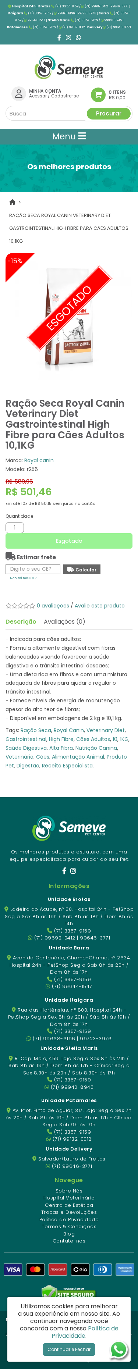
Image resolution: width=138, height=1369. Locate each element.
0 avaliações (53, 605)
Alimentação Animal (78, 756)
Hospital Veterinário (69, 1197)
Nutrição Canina (96, 748)
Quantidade (19, 516)
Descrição (21, 621)
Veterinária (19, 756)
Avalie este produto (100, 605)
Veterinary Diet (105, 730)
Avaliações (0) (64, 621)
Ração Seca (36, 730)
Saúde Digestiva (26, 748)
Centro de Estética (69, 1205)
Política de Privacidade (69, 1219)
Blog (69, 1233)
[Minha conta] (18, 93)
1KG (124, 739)
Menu (65, 136)
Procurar (108, 113)
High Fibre (61, 739)
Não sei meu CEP (23, 578)
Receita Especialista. (68, 765)
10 (115, 739)
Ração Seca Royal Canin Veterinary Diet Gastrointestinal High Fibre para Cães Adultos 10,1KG (68, 228)
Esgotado (69, 541)
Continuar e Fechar (69, 1349)
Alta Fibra (61, 748)
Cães (42, 756)
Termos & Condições (69, 1226)
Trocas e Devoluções (69, 1212)
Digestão (28, 765)
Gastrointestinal (26, 739)
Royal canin (39, 460)
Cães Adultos (93, 739)
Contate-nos (69, 1240)
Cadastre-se (65, 96)
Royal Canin (69, 730)
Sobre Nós (69, 1190)
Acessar (38, 96)
